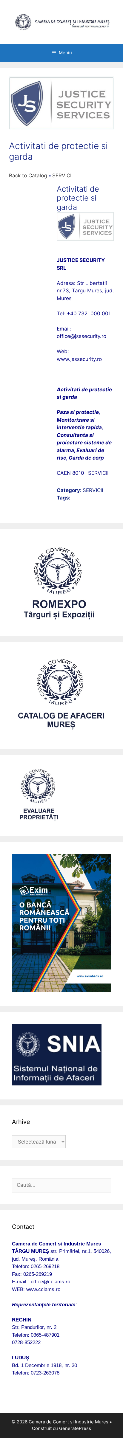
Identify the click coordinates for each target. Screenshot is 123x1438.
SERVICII (62, 176)
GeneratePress (75, 1428)
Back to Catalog (28, 176)
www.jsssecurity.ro (79, 359)
